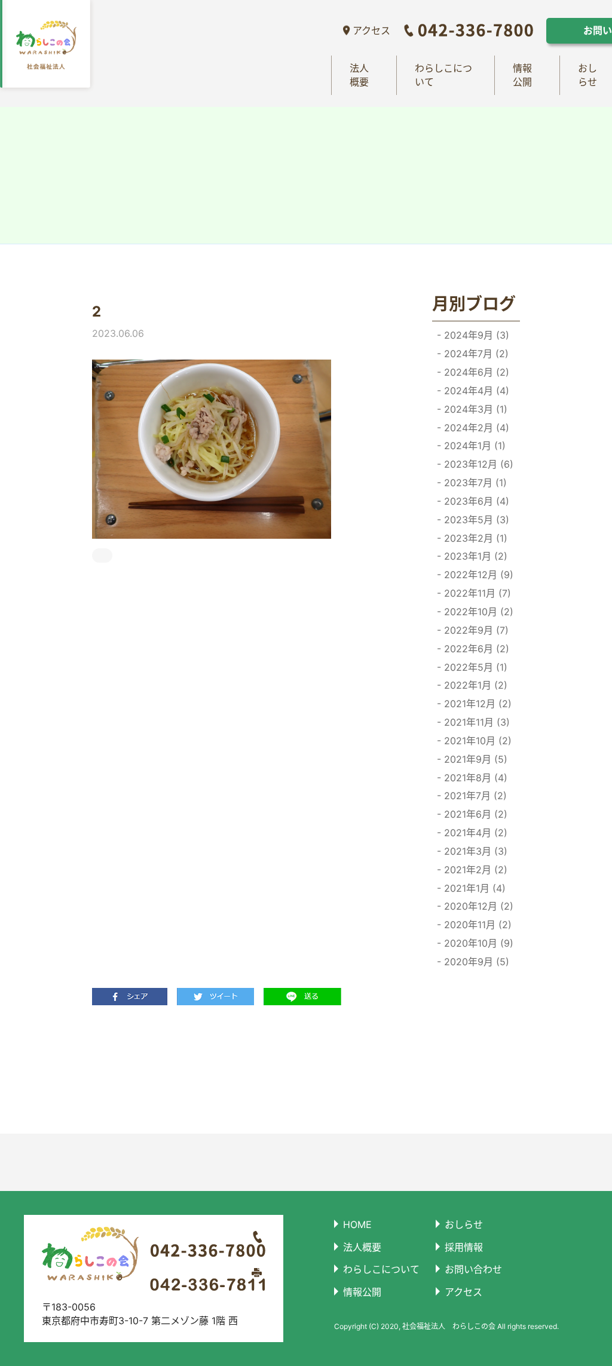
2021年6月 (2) (474, 814)
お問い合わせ (473, 1269)
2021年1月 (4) (473, 888)
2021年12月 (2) (476, 704)
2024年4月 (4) (475, 391)
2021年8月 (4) (474, 778)
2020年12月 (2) (477, 906)
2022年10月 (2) (477, 612)
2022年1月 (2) (474, 685)
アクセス (371, 30)
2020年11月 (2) (476, 925)
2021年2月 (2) (474, 870)
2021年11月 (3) (475, 722)
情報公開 (522, 75)
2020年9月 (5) (475, 962)
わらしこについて (443, 75)
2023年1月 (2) (474, 556)
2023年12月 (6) (477, 464)
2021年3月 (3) (474, 851)
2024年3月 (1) (474, 409)
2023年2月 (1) (474, 538)
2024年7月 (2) (475, 354)
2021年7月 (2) (474, 796)
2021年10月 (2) (476, 741)
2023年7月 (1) (474, 483)
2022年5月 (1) (474, 667)
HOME (357, 1224)
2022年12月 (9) (477, 575)
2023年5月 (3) (475, 520)
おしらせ (464, 1224)
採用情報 (464, 1247)
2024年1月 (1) (473, 446)
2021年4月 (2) (474, 833)
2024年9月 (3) (475, 335)
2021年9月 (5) (474, 759)
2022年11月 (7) (476, 593)
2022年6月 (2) (475, 649)
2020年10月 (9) (477, 943)
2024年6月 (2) (475, 372)
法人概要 (359, 75)
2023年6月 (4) (475, 501)
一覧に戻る (241, 1069)
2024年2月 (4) (475, 428)
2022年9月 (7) (475, 630)
